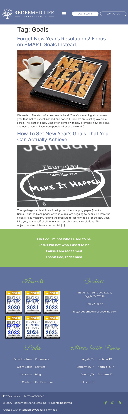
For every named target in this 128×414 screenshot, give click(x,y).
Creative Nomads (46, 409)
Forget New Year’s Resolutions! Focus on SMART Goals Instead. (61, 42)
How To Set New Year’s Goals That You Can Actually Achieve (62, 137)
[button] (64, 13)
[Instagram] (113, 403)
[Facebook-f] (106, 403)
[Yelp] (120, 403)
